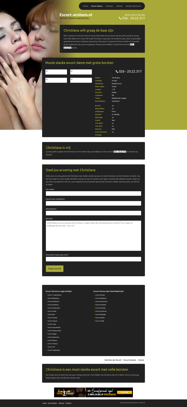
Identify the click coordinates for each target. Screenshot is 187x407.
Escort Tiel (51, 347)
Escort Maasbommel (54, 330)
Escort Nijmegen (101, 314)
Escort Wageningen (54, 350)
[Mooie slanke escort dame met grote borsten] (56, 71)
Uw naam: (50, 189)
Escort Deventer (101, 308)
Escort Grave (52, 324)
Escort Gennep (52, 317)
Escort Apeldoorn (101, 298)
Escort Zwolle (100, 321)
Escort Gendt (52, 311)
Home (85, 6)
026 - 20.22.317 (133, 18)
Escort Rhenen (52, 340)
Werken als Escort (133, 6)
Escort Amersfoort (101, 301)
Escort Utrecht (100, 317)
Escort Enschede (101, 304)
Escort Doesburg (53, 304)
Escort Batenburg (53, 298)
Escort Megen (52, 334)
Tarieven (109, 6)
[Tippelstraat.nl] (93, 392)
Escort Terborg (53, 343)
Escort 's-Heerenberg (54, 295)
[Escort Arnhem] (76, 16)
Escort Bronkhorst (53, 301)
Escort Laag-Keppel (54, 327)
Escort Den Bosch (101, 311)
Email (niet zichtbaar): (55, 199)
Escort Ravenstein (53, 337)
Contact (119, 6)
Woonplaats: (51, 209)
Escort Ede (51, 314)
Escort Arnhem (100, 295)
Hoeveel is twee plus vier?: (57, 255)
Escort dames (96, 6)
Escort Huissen (52, 321)
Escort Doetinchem (54, 308)
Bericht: (49, 219)
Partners (68, 403)
